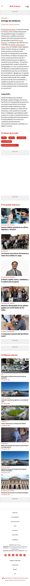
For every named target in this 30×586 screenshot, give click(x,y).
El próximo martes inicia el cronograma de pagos (14, 492)
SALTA (15, 526)
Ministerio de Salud (9, 29)
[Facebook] (17, 555)
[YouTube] (5, 555)
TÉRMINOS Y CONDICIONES (15, 560)
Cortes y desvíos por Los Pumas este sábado (13, 423)
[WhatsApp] (21, 555)
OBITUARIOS (15, 530)
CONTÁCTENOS (15, 565)
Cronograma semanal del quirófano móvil (14, 335)
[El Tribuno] (15, 6)
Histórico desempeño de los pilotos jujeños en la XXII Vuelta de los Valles (14, 307)
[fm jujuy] (27, 7)
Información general (8, 490)
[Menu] (2, 6)
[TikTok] (9, 555)
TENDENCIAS (4, 443)
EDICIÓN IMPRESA (15, 517)
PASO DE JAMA (5, 398)
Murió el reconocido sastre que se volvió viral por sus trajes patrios (14, 446)
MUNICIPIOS (15, 512)
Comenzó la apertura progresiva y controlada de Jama (14, 400)
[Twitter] (13, 555)
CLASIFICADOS (15, 535)
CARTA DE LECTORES (15, 521)
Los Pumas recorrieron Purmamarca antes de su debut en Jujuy (15, 254)
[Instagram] (24, 555)
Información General (8, 225)
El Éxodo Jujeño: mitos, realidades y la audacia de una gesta (15, 280)
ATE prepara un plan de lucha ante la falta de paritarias (13, 377)
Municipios (4, 18)
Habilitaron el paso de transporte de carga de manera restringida (13, 469)
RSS (15, 573)
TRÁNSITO (4, 421)
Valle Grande (20, 45)
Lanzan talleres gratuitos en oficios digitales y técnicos (14, 228)
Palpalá (12, 45)
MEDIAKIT (15, 569)
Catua (3, 47)
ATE (2, 374)
